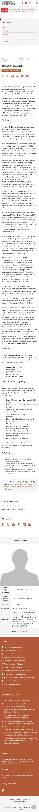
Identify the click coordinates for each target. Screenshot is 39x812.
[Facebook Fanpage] (22, 3)
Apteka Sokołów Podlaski (13, 650)
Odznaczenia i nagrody (10, 38)
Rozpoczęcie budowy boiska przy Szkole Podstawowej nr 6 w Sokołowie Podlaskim (19, 722)
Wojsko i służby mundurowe (28, 59)
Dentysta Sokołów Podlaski (13, 647)
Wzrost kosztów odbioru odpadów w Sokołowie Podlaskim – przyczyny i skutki (18, 728)
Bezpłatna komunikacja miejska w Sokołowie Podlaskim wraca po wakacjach (19, 705)
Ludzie (15, 59)
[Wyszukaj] (29, 3)
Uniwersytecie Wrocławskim (12, 220)
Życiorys (6, 31)
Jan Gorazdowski (19, 484)
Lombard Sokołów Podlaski (13, 654)
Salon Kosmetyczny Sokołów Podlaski (17, 671)
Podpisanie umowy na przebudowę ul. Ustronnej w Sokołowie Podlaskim (17, 717)
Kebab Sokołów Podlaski (12, 684)
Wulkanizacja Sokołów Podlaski (15, 674)
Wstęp (5, 27)
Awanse (5, 34)
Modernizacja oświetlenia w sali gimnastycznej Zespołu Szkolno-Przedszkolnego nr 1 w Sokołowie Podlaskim (20, 741)
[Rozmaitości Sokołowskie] (8, 3)
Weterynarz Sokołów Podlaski (14, 660)
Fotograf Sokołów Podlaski (13, 664)
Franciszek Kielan (18, 486)
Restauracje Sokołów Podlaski (14, 681)
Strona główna (6, 59)
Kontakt (4, 778)
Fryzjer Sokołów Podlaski (13, 667)
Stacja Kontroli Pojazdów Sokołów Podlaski (19, 677)
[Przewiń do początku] (34, 807)
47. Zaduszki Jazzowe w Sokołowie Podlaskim (20, 700)
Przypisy (6, 41)
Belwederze (13, 248)
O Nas (18, 799)
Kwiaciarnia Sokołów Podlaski (14, 657)
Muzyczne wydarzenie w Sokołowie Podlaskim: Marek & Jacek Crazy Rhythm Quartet (20, 734)
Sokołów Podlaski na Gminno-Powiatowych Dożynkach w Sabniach (19, 711)
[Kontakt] (25, 3)
